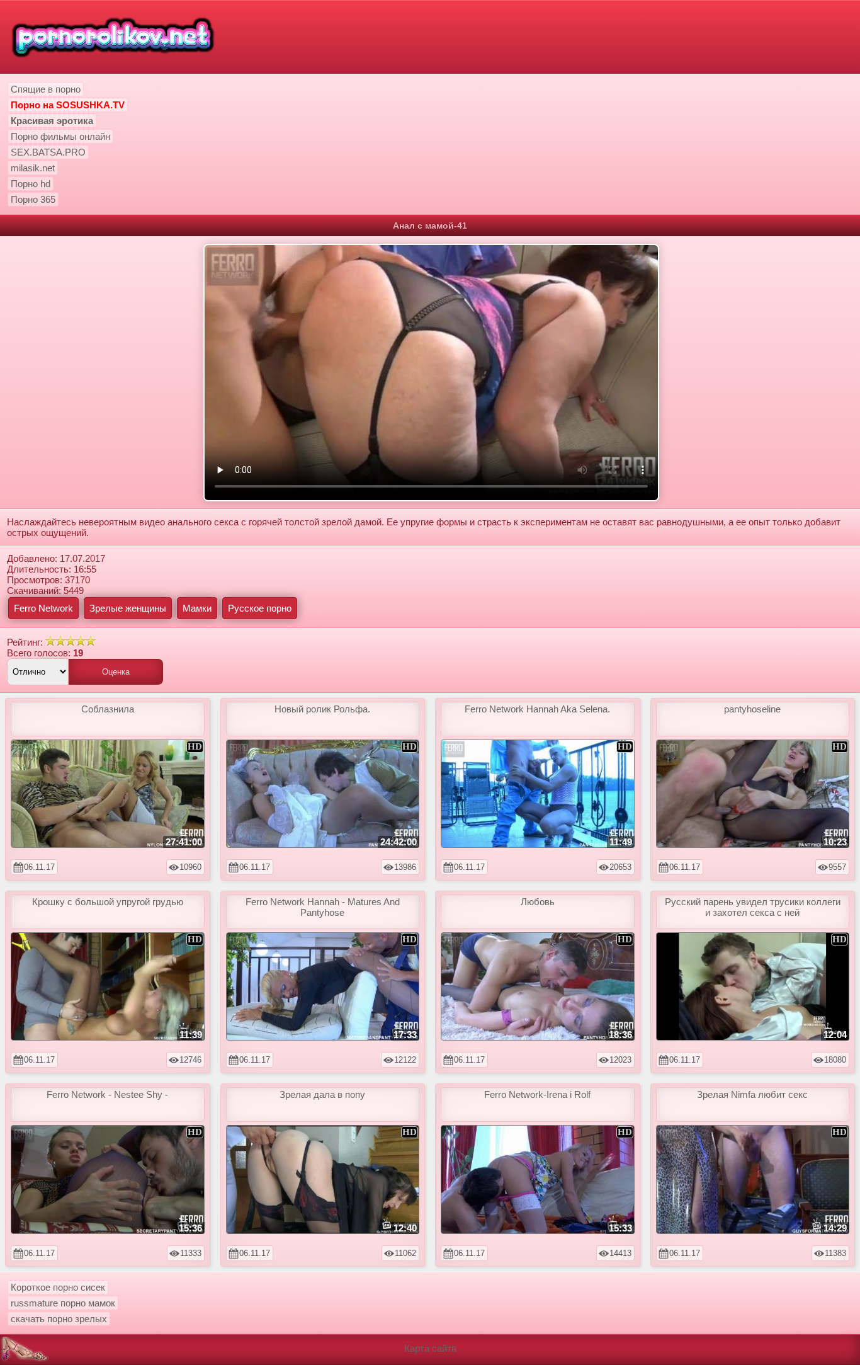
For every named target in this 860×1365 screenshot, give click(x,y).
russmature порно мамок (63, 1303)
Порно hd (30, 183)
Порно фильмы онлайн (60, 136)
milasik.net (33, 168)
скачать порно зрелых (59, 1318)
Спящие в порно (46, 89)
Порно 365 (33, 199)
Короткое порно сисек (58, 1287)
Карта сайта (430, 1348)
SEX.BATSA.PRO (48, 152)
